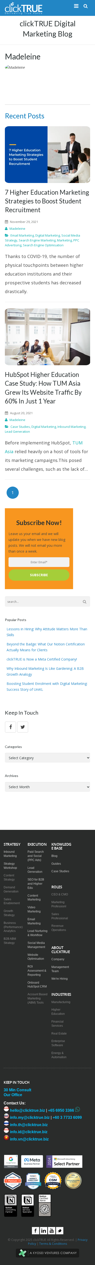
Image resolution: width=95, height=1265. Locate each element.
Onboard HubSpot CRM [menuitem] (37, 984)
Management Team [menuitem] (60, 969)
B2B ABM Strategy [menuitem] (10, 941)
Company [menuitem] (57, 959)
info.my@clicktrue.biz (29, 1117)
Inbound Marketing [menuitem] (10, 854)
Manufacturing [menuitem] (60, 1002)
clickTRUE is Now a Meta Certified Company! (42, 659)
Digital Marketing (47, 235)
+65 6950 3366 (61, 1110)
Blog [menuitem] (54, 856)
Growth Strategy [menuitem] (9, 913)
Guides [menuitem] (56, 863)
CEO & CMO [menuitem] (59, 894)
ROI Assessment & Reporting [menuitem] (37, 971)
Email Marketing (22, 235)
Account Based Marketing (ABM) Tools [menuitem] (38, 998)
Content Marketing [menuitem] (34, 897)
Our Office (13, 1095)
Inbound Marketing (71, 426)
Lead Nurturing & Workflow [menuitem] (38, 933)
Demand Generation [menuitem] (11, 889)
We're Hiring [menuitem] (59, 978)
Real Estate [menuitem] (59, 1033)
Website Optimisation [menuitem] (36, 957)
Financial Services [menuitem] (57, 1023)
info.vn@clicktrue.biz (29, 1139)
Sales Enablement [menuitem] (12, 901)
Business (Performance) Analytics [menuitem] (13, 927)
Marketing (64, 240)
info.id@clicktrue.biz (28, 1132)
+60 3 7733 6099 (67, 1117)
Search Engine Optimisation (43, 245)
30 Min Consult (17, 1090)
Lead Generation (17, 431)
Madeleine (17, 228)
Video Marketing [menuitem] (34, 909)
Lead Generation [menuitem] (35, 870)
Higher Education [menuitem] (58, 1012)
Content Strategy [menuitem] (9, 877)
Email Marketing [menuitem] (34, 921)
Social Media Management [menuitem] (36, 945)
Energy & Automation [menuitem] (58, 1055)
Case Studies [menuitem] (60, 871)
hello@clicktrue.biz (27, 1110)
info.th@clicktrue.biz (28, 1125)
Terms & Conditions (53, 1244)
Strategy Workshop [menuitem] (10, 866)
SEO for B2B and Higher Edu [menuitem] (36, 884)
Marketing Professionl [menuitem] (58, 904)
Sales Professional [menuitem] (59, 916)
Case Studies (20, 426)
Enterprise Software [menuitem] (58, 1043)
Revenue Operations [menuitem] (58, 928)
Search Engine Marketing (37, 240)
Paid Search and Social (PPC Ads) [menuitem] (36, 856)
